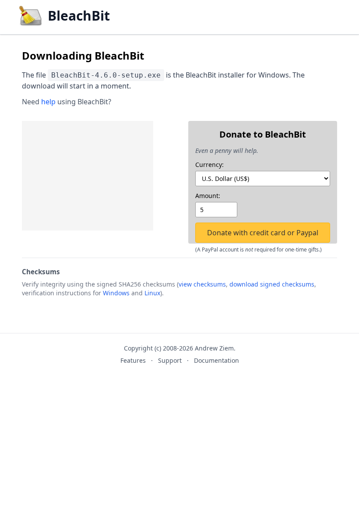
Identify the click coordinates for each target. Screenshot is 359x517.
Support (170, 360)
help (48, 101)
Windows (116, 293)
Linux (152, 293)
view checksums (202, 284)
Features (133, 360)
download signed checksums (271, 284)
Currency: (209, 164)
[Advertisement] (87, 175)
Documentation (216, 360)
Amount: (207, 195)
